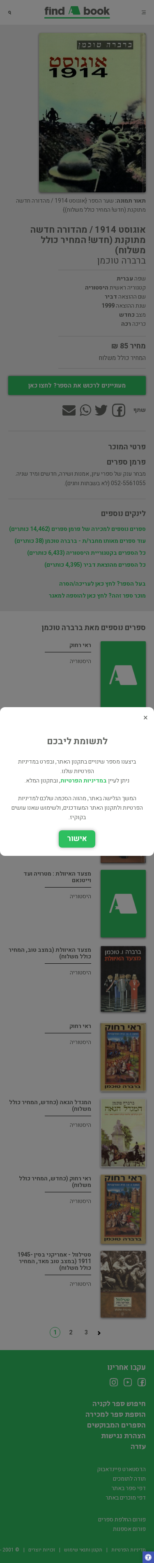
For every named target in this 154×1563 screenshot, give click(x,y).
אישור (77, 838)
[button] (148, 1558)
